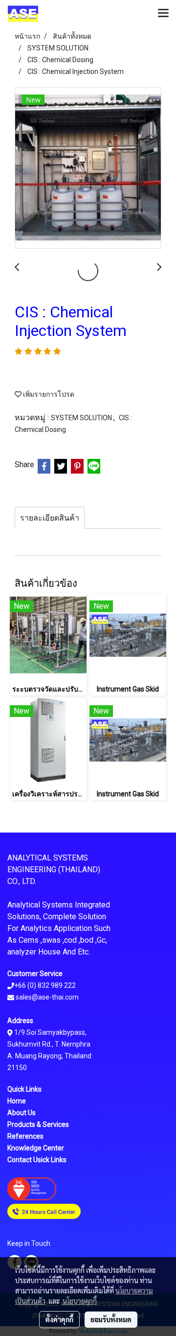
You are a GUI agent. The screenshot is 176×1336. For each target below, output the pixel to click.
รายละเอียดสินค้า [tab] (49, 518)
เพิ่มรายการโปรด (48, 394)
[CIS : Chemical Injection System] (88, 168)
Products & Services (38, 1124)
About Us (21, 1113)
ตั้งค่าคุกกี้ (59, 1319)
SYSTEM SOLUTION (82, 418)
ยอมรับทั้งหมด (111, 1319)
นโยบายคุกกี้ (80, 1300)
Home (16, 1101)
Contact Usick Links (36, 1160)
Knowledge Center (35, 1148)
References (25, 1136)
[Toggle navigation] (163, 13)
